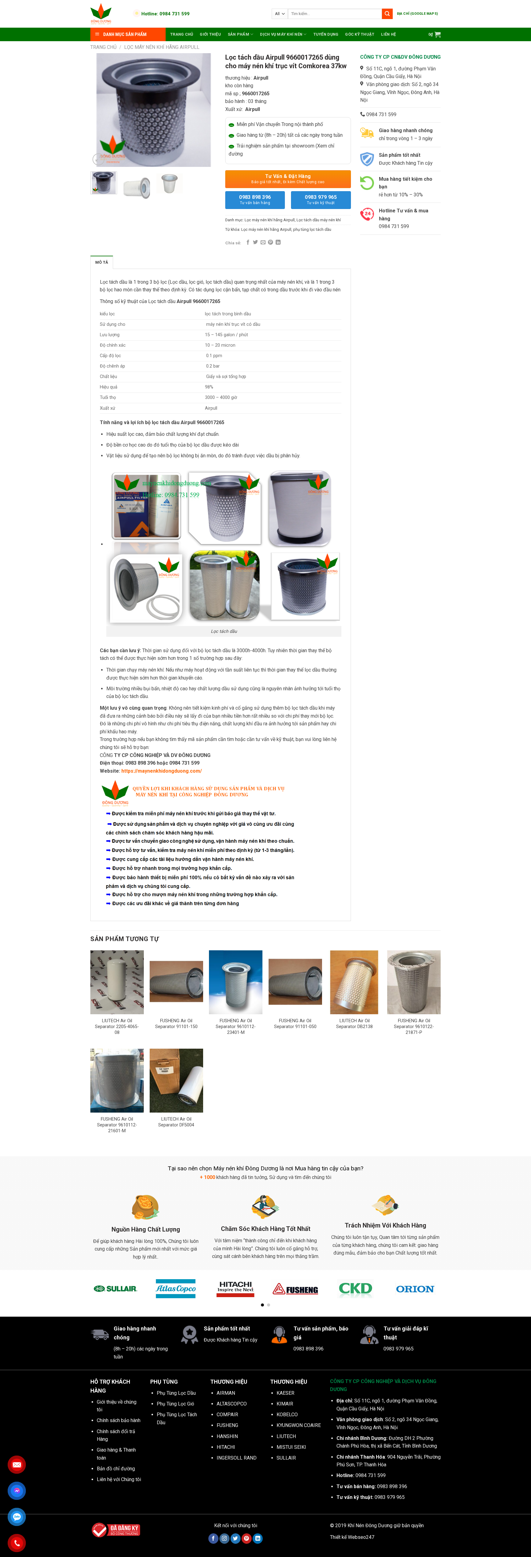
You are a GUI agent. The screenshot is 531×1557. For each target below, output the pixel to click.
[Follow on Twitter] (235, 1538)
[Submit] (387, 14)
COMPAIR (227, 1414)
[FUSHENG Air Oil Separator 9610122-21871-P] (414, 982)
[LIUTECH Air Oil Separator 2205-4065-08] (117, 982)
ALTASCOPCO (232, 1404)
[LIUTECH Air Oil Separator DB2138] (354, 982)
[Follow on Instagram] (224, 1538)
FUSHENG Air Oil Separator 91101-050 (295, 1023)
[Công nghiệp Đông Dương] (108, 14)
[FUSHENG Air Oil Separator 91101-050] (295, 982)
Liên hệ (388, 34)
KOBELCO (287, 1414)
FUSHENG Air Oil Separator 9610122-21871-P (414, 1026)
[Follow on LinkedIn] (258, 1538)
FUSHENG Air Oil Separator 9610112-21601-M (117, 1125)
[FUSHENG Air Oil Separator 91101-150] (176, 982)
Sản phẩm (238, 34)
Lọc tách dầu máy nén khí (319, 220)
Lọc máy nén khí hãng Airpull (161, 47)
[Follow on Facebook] (213, 1538)
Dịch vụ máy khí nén (281, 34)
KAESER (285, 1393)
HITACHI (226, 1447)
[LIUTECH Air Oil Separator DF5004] (176, 1081)
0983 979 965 (321, 199)
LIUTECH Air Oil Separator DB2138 (354, 1023)
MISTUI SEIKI (291, 1447)
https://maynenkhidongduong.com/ (161, 771)
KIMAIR (285, 1404)
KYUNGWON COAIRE (299, 1425)
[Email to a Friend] (263, 242)
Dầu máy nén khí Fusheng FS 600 (71, 1537)
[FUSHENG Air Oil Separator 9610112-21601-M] (117, 1081)
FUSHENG (227, 1425)
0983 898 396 (255, 199)
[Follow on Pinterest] (247, 1538)
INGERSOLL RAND (237, 1458)
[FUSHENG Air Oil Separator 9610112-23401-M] (235, 982)
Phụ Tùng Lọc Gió (175, 1404)
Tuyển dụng (326, 34)
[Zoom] (98, 159)
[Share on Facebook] (248, 242)
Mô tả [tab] (101, 262)
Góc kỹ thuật (359, 34)
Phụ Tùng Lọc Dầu (176, 1393)
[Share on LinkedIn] (278, 242)
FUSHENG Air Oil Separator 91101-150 (176, 1023)
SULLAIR (286, 1458)
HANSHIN (227, 1436)
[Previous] (100, 110)
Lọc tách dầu (113, 282)
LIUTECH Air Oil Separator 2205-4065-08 (117, 1026)
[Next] (205, 110)
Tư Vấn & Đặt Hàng (287, 178)
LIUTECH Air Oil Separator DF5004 (176, 1122)
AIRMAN (226, 1393)
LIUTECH (286, 1436)
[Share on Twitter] (255, 242)
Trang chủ (181, 34)
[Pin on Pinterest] (270, 242)
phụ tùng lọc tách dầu (312, 229)
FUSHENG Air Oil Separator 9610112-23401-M (236, 1026)
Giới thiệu (210, 34)
